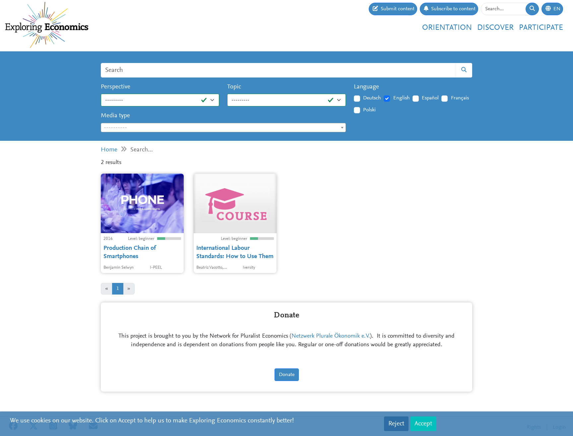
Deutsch (372, 98)
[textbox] (223, 128)
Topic (234, 87)
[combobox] (223, 127)
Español (430, 98)
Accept (423, 423)
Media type (115, 116)
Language (366, 87)
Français (460, 98)
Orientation (447, 28)
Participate (541, 28)
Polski (369, 110)
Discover (495, 28)
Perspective (115, 87)
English (401, 98)
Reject (396, 423)
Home (109, 150)
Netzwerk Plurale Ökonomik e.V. (330, 336)
